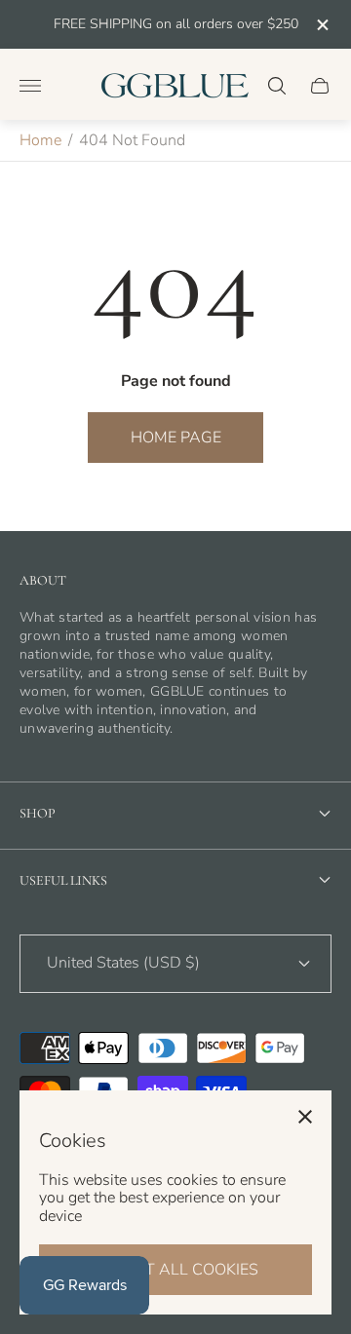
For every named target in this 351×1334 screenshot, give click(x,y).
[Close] (305, 1116)
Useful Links (63, 880)
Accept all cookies (176, 1269)
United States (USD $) (123, 962)
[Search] (276, 85)
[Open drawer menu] (30, 85)
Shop (38, 813)
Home (40, 140)
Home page (176, 437)
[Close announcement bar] (321, 25)
